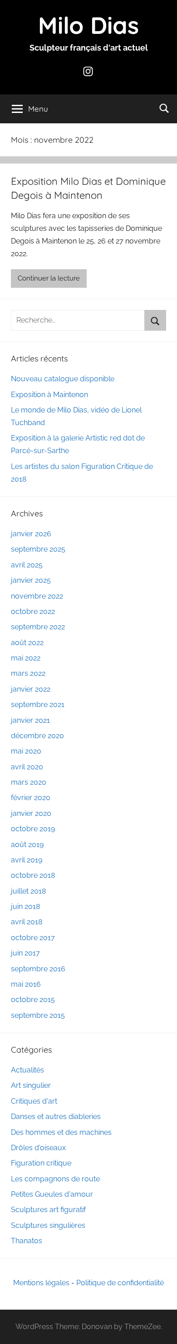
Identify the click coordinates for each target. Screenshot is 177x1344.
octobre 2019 (33, 828)
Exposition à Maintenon (49, 394)
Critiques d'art (34, 1101)
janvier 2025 (31, 580)
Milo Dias (88, 25)
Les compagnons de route (55, 1179)
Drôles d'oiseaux (38, 1147)
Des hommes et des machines (61, 1132)
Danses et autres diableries (56, 1116)
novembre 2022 (37, 596)
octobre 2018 (33, 875)
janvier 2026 (31, 533)
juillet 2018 (28, 891)
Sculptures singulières (48, 1225)
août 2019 (27, 844)
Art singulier (31, 1085)
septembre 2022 (38, 627)
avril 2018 (26, 922)
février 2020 (30, 797)
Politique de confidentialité (120, 1282)
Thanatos (26, 1240)
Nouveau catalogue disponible (62, 379)
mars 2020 (28, 782)
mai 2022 (25, 658)
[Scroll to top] (160, 1327)
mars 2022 (28, 673)
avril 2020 (27, 767)
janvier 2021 (30, 720)
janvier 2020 (31, 813)
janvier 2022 (30, 689)
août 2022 (27, 642)
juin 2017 (25, 953)
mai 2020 (26, 751)
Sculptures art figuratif (48, 1209)
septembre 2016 (38, 969)
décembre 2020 (37, 735)
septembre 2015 (38, 1015)
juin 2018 (25, 906)
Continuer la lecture (49, 278)
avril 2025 (27, 565)
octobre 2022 (33, 611)
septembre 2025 (38, 549)
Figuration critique (41, 1163)
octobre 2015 (33, 999)
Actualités (27, 1070)
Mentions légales (41, 1282)
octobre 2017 (33, 937)
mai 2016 (26, 984)
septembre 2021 (37, 704)
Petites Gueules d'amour (52, 1194)
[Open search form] (164, 108)
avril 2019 (26, 860)
